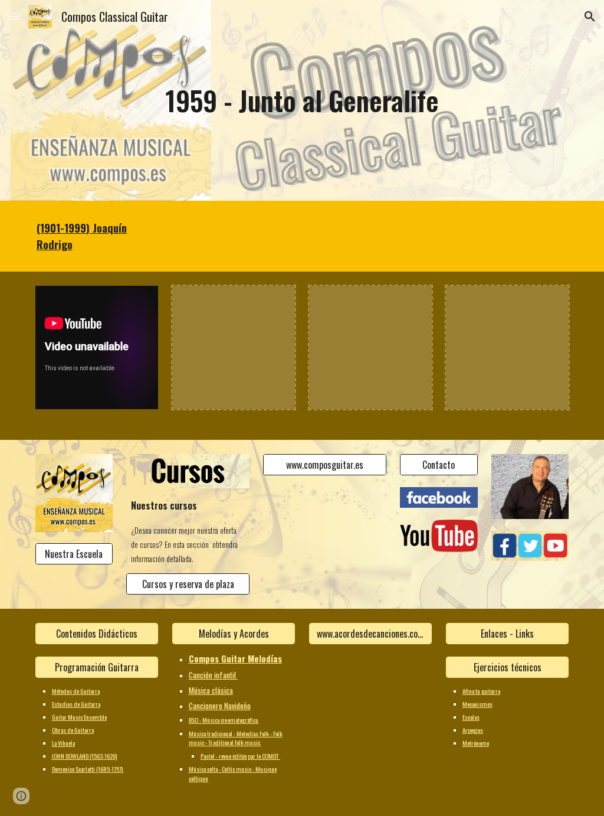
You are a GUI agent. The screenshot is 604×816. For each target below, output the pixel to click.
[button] (14, 16)
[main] (301, 100)
